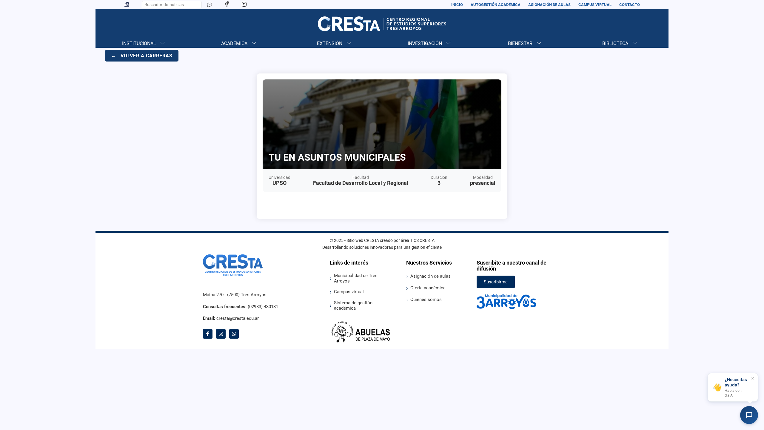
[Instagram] (244, 4)
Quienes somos (426, 299)
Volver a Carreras (141, 56)
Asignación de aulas (430, 276)
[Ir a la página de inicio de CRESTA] (382, 24)
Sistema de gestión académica (353, 305)
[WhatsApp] (234, 334)
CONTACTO (629, 4)
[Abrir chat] (749, 415)
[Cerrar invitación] (752, 378)
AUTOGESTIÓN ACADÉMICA (495, 4)
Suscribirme (496, 282)
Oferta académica (428, 288)
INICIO (457, 4)
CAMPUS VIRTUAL (594, 4)
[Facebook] (226, 4)
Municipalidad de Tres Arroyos (356, 278)
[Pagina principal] (127, 5)
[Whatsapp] (209, 4)
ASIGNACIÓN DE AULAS (549, 4)
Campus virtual (349, 291)
